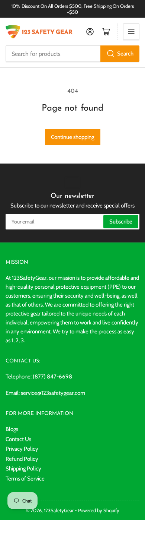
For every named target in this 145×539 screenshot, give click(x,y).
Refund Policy (22, 459)
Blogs (12, 429)
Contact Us (18, 439)
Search (125, 53)
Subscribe (120, 221)
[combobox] (72, 53)
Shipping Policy (23, 468)
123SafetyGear (59, 510)
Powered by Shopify (98, 510)
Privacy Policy (22, 449)
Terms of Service (25, 478)
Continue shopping (72, 137)
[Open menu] (131, 31)
